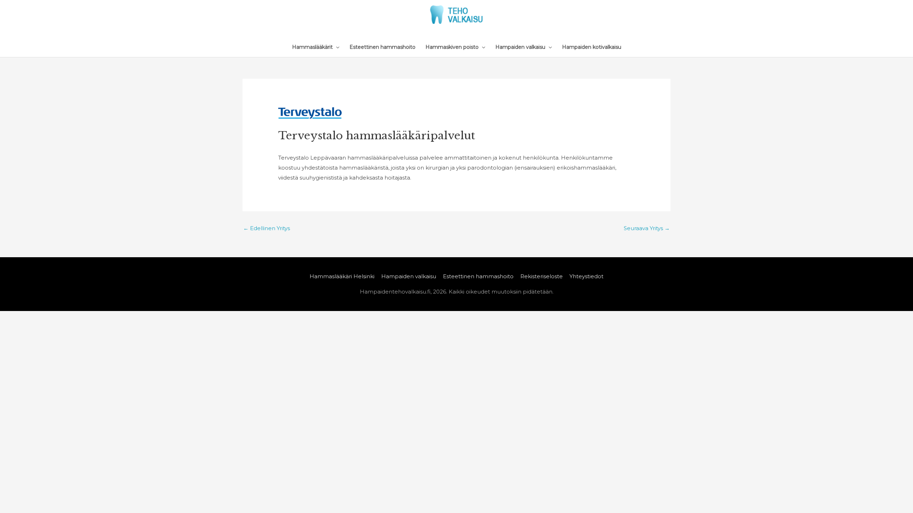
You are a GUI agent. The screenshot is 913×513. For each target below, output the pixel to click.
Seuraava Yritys (647, 228)
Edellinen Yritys (266, 228)
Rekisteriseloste (541, 276)
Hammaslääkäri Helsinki (342, 276)
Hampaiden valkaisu (408, 276)
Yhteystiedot (586, 276)
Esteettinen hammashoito (478, 276)
